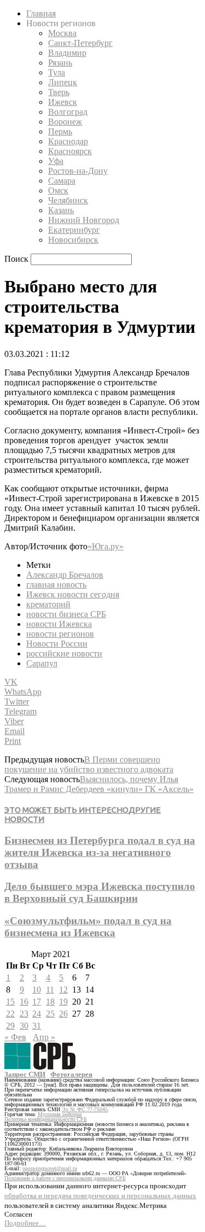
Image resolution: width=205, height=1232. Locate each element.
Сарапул (41, 663)
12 (63, 989)
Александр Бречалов (64, 574)
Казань (61, 210)
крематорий (48, 604)
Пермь (60, 131)
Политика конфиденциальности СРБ (45, 1119)
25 (50, 1013)
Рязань (60, 62)
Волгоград (67, 111)
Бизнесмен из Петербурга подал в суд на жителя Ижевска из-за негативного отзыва (99, 852)
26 (63, 1013)
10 (36, 989)
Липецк (62, 82)
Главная (41, 13)
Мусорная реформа (59, 1114)
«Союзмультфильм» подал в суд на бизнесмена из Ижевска (88, 926)
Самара (61, 180)
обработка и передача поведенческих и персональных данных (100, 1196)
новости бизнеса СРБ (66, 614)
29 (10, 1025)
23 (24, 1013)
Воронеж (65, 121)
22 (10, 1013)
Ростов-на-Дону (78, 170)
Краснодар (68, 141)
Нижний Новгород (83, 220)
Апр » (44, 1037)
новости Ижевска (59, 624)
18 (50, 1001)
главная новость (56, 584)
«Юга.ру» (105, 546)
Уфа (55, 161)
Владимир (67, 52)
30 (24, 1025)
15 (10, 1001)
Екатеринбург (74, 229)
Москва (62, 33)
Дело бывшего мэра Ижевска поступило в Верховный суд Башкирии (99, 892)
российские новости (64, 653)
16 (24, 1001)
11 (50, 989)
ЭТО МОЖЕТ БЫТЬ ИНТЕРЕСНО (66, 809)
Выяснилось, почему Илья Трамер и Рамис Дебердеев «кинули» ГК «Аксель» (99, 784)
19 (63, 1001)
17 (36, 1001)
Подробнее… (25, 1223)
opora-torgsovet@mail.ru (49, 1168)
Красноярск (70, 151)
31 (36, 1025)
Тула (56, 72)
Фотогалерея (71, 1074)
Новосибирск (73, 239)
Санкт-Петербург (80, 43)
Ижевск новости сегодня (72, 594)
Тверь (58, 92)
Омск (58, 190)
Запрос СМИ (24, 1074)
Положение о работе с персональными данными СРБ (65, 1178)
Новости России (56, 643)
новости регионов (60, 633)
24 (36, 1013)
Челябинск (68, 200)
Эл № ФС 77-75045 (85, 1109)
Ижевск (62, 102)
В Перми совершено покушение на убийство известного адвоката (88, 764)
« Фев (15, 1037)
